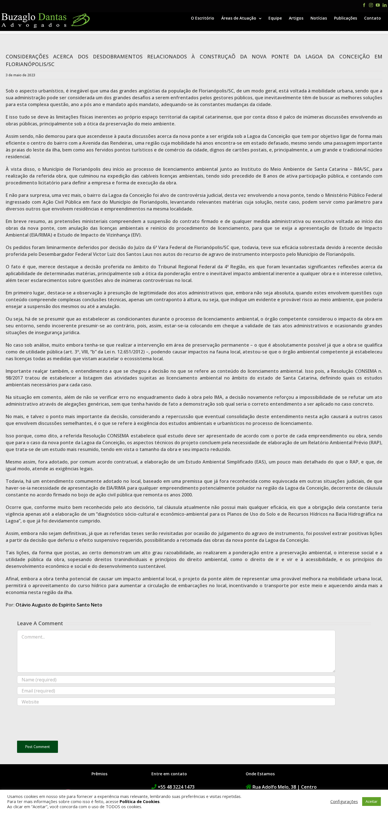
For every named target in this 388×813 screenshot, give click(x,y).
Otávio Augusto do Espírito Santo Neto (59, 605)
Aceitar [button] (371, 801)
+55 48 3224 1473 (176, 787)
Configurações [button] (344, 801)
